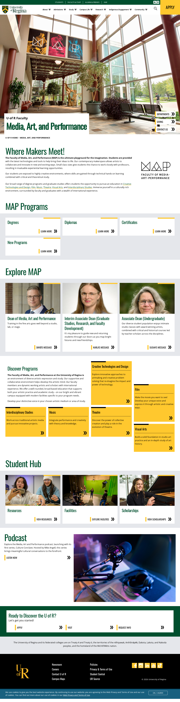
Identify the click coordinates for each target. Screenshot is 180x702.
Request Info (125, 627)
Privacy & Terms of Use (101, 669)
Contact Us (162, 129)
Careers (55, 669)
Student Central (97, 674)
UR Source (95, 679)
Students (59, 2)
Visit (70, 627)
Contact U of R (59, 674)
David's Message (44, 347)
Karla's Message (101, 347)
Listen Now (11, 557)
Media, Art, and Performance (35, 137)
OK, (158, 693)
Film (33, 187)
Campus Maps (58, 679)
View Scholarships (156, 519)
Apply (19, 627)
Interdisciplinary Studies (80, 187)
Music (39, 187)
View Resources (44, 519)
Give (105, 2)
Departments (163, 114)
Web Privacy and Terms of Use (76, 695)
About (45, 9)
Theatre (47, 187)
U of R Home (11, 137)
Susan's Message (158, 347)
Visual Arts (57, 187)
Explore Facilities (100, 519)
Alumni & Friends (92, 2)
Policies (94, 664)
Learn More (46, 231)
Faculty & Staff (74, 2)
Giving (160, 121)
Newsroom (57, 664)
